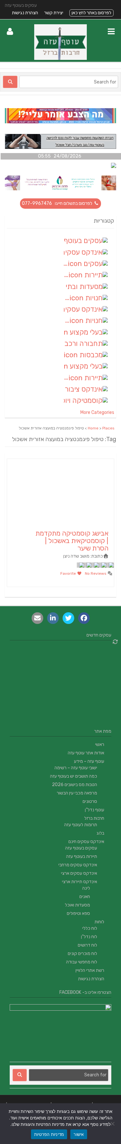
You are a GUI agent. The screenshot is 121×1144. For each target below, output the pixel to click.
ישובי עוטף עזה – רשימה (76, 768)
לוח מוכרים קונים (82, 953)
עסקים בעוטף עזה (81, 848)
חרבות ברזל (94, 818)
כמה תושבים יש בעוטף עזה (73, 776)
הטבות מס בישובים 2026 (74, 784)
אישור (79, 1134)
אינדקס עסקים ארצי (79, 873)
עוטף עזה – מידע (89, 761)
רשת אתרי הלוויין (90, 970)
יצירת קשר (53, 13)
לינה (86, 888)
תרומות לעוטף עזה (80, 824)
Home (93, 428)
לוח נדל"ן (89, 936)
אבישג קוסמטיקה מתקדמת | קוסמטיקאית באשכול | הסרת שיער (71, 540)
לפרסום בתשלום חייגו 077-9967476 (57, 203)
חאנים (84, 896)
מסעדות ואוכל (77, 905)
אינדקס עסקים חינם (86, 841)
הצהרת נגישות (25, 13)
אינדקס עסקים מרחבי (77, 865)
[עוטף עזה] (60, 58)
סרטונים (90, 801)
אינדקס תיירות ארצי (79, 881)
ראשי (99, 744)
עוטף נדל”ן (94, 810)
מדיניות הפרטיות (49, 1134)
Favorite (68, 573)
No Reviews (96, 573)
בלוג (100, 833)
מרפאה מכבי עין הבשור (77, 793)
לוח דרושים (87, 945)
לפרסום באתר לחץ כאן (91, 13)
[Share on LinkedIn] (53, 618)
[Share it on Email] (37, 618)
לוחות (99, 922)
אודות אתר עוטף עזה (86, 753)
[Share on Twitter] (68, 618)
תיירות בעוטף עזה (81, 856)
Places (108, 428)
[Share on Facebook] (84, 618)
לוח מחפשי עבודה (81, 962)
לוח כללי (89, 928)
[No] (113, 1123)
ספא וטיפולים (78, 913)
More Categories (97, 412)
